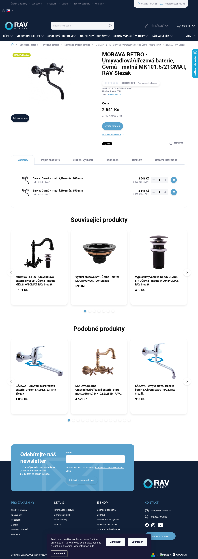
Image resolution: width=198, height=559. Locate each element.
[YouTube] (160, 524)
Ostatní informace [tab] (166, 159)
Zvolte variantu (112, 126)
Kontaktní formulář (160, 536)
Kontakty (99, 3)
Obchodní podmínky (106, 510)
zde (92, 546)
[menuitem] (8, 36)
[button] (85, 311)
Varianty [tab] (22, 159)
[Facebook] (147, 524)
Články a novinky (19, 3)
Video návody (60, 519)
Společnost (37, 3)
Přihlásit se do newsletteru (81, 480)
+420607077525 (159, 517)
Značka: (111, 91)
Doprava (101, 515)
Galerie (65, 3)
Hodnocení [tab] (112, 159)
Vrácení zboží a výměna (108, 519)
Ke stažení (52, 3)
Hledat (110, 25)
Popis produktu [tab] (50, 159)
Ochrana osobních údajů (109, 529)
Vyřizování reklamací (107, 524)
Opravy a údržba (62, 515)
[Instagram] (153, 524)
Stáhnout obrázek (20, 118)
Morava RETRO (115, 94)
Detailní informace (111, 134)
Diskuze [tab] (137, 159)
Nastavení (59, 553)
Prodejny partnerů (81, 3)
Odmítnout (115, 541)
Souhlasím (137, 541)
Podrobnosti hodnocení (147, 83)
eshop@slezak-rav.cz (161, 510)
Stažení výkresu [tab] (83, 159)
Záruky (57, 524)
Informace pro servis (64, 510)
